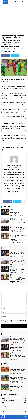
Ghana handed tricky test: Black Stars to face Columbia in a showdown (17, 212)
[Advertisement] (14, 18)
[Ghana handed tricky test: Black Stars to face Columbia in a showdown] (5, 212)
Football (4, 46)
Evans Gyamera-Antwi (10, 51)
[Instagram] (18, 2)
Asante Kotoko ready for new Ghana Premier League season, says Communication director (18, 388)
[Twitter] (20, 2)
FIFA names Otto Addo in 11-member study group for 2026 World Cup (18, 229)
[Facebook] (15, 2)
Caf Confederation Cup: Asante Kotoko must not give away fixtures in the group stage (17, 370)
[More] (21, 55)
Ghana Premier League (12, 46)
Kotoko (3, 149)
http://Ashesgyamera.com (14, 167)
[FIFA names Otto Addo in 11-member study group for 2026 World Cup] (5, 228)
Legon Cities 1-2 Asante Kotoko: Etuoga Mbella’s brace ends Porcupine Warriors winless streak (18, 379)
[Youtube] (22, 2)
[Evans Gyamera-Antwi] (2, 51)
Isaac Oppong (20, 147)
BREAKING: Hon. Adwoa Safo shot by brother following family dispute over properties (18, 221)
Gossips (11, 218)
